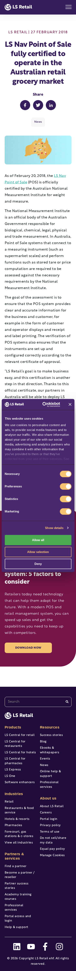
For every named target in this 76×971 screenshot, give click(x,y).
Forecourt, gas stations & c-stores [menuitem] (19, 834)
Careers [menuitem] (46, 812)
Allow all (38, 540)
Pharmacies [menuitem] (13, 825)
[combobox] (38, 702)
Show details (54, 528)
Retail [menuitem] (9, 801)
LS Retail (17, 32)
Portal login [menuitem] (48, 819)
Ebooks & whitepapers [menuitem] (49, 750)
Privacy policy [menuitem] (50, 825)
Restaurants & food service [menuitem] (19, 810)
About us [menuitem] (48, 798)
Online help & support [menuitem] (50, 774)
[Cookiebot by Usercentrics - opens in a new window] (44, 404)
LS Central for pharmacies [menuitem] (15, 761)
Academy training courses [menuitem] (18, 897)
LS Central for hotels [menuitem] (20, 752)
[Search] (67, 702)
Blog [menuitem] (43, 741)
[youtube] (31, 947)
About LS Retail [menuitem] (52, 806)
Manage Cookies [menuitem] (52, 855)
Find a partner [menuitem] (16, 866)
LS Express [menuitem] (13, 769)
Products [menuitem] (13, 727)
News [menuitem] (44, 765)
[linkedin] (17, 947)
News (38, 121)
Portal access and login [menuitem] (18, 919)
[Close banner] (70, 404)
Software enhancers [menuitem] (20, 782)
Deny (38, 563)
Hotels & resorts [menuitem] (17, 819)
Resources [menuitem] (50, 727)
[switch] (65, 486)
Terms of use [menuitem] (50, 831)
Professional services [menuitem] (14, 908)
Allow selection (38, 552)
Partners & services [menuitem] (14, 856)
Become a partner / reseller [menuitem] (20, 875)
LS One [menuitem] (10, 776)
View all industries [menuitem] (19, 842)
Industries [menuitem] (14, 794)
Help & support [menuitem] (16, 927)
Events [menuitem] (45, 758)
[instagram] (59, 947)
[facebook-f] (45, 947)
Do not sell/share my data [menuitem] (53, 840)
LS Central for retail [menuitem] (20, 735)
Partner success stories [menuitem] (17, 886)
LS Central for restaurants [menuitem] (15, 744)
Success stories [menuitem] (51, 735)
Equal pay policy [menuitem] (52, 849)
